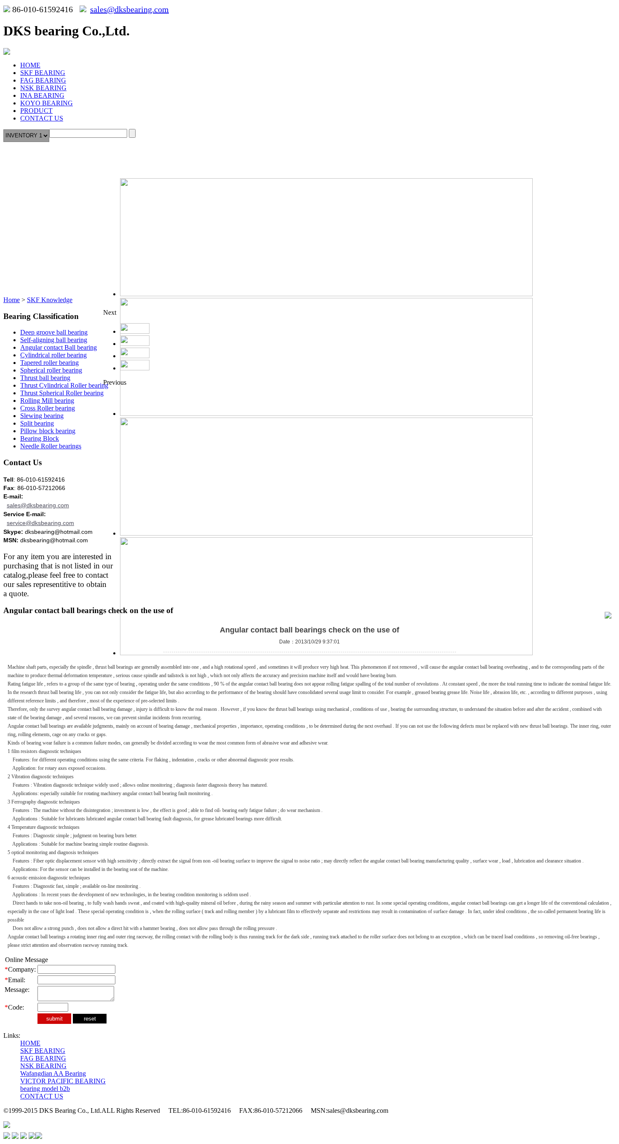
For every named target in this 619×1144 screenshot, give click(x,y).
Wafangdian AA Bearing (53, 1073)
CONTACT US (41, 118)
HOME (30, 65)
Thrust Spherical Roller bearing (62, 393)
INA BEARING (42, 95)
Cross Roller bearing (47, 408)
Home (11, 299)
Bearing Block (39, 438)
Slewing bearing (42, 415)
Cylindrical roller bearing (53, 355)
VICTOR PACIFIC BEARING (63, 1081)
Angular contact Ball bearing (58, 347)
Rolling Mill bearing (47, 400)
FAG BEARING (43, 80)
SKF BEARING (42, 72)
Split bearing (37, 423)
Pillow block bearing (47, 430)
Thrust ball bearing (45, 377)
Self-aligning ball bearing (53, 339)
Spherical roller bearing (51, 370)
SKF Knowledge (49, 299)
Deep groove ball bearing (54, 332)
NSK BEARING (43, 87)
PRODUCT (36, 110)
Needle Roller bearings (50, 446)
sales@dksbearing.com (129, 9)
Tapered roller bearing (49, 362)
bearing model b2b (45, 1088)
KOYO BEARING (46, 103)
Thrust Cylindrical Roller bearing (64, 385)
